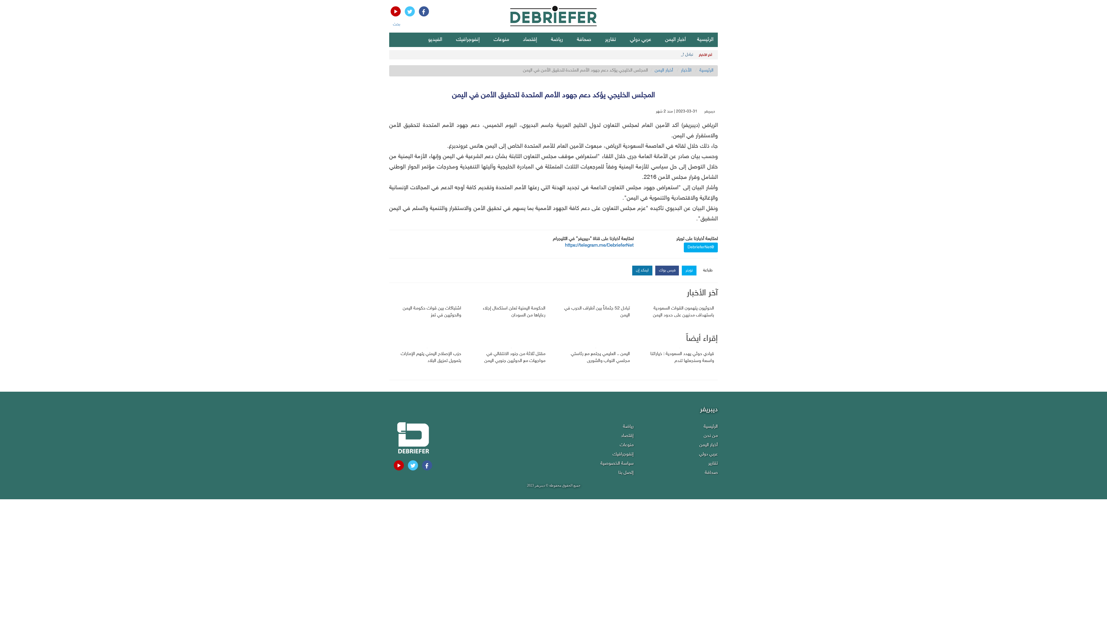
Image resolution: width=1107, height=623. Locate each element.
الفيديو (435, 40)
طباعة (708, 270)
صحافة (584, 40)
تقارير (610, 40)
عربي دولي (640, 40)
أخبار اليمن (675, 40)
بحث (396, 24)
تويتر (689, 270)
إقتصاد (530, 40)
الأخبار (686, 70)
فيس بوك (667, 270)
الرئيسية (705, 40)
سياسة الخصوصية (617, 463)
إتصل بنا (626, 473)
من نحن (711, 436)
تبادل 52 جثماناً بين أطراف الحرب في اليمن (659, 54)
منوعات (501, 40)
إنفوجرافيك (468, 40)
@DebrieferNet (701, 247)
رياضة (557, 40)
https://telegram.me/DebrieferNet (599, 245)
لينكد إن (642, 270)
